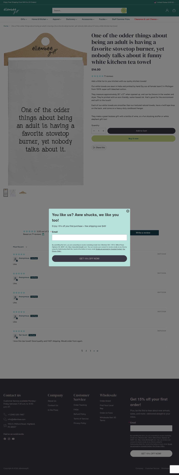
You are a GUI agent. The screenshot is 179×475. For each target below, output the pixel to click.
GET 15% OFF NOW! (89, 258)
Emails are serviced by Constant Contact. (109, 249)
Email (55, 232)
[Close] (127, 211)
